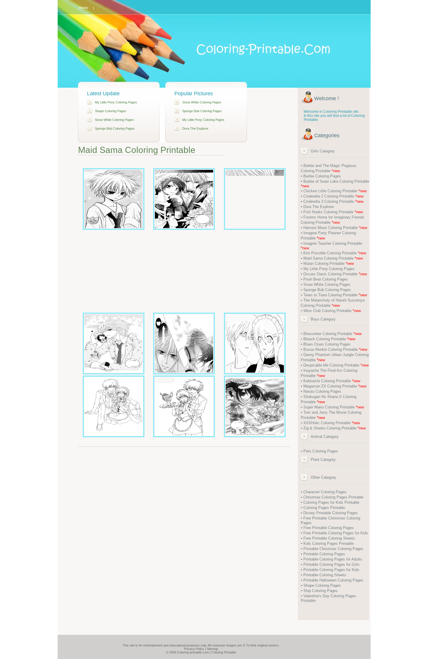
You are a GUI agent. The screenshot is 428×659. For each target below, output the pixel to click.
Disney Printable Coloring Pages (330, 513)
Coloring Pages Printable (324, 507)
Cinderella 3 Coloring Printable (328, 201)
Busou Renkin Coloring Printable (330, 349)
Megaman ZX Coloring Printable (330, 386)
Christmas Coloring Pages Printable (333, 497)
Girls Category (323, 151)
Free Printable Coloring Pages (328, 528)
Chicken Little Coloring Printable (330, 191)
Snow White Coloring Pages (114, 119)
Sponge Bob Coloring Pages (115, 128)
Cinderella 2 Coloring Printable (328, 196)
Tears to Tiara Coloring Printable (330, 295)
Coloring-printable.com (193, 652)
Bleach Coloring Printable (324, 339)
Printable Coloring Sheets (324, 575)
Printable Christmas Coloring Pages (333, 549)
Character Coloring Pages (324, 492)
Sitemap (212, 649)
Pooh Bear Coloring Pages (325, 279)
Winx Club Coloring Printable (327, 311)
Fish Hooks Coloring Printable (328, 212)
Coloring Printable (223, 652)
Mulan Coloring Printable (323, 263)
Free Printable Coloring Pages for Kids (335, 533)
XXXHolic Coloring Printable (327, 423)
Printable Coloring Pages (324, 554)
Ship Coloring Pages (320, 590)
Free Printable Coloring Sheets (329, 538)
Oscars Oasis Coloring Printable (330, 274)
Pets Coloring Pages (320, 451)
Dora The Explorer (195, 128)
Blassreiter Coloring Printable (327, 334)
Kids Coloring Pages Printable (328, 543)
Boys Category (323, 319)
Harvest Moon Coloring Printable (330, 227)
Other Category (323, 477)
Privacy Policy (194, 649)
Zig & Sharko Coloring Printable (329, 428)
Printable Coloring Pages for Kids (331, 570)
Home (83, 8)
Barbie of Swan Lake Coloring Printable (336, 181)
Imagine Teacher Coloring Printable (332, 243)
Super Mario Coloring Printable (329, 407)
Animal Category (325, 436)
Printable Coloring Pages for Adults (332, 559)
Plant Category (323, 459)
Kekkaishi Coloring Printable (327, 381)
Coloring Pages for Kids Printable (331, 502)
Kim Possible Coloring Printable (330, 253)
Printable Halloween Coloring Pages (333, 580)
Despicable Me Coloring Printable (331, 365)
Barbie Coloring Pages (322, 176)
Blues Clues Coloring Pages (327, 344)
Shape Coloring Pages (110, 111)
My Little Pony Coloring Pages (116, 102)
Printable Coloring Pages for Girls (331, 564)
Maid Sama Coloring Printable (328, 258)
